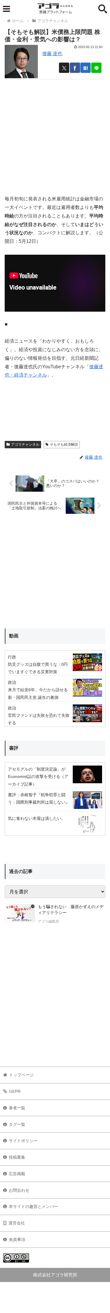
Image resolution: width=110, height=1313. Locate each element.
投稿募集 (17, 1157)
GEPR (15, 1091)
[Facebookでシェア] (75, 68)
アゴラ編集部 (48, 921)
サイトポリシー (23, 1140)
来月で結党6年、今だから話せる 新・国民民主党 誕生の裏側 (38, 693)
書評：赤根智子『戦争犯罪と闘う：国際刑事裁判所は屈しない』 (39, 798)
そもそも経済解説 (64, 444)
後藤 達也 (52, 53)
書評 (13, 747)
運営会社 (17, 1223)
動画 (13, 635)
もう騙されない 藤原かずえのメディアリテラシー (71, 909)
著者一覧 (17, 1108)
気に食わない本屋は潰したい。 (36, 818)
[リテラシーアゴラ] (20, 914)
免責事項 (17, 1239)
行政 (12, 657)
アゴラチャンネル (25, 444)
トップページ (21, 1074)
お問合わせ (19, 1190)
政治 (12, 682)
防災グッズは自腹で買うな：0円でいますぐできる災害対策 (38, 668)
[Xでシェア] (64, 68)
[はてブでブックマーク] (85, 68)
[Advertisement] (55, 134)
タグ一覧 (17, 1124)
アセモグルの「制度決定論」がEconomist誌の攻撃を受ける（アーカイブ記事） (38, 776)
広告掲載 (17, 1173)
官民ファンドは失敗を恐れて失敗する (39, 719)
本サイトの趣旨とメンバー (33, 1206)
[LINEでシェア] (96, 68)
